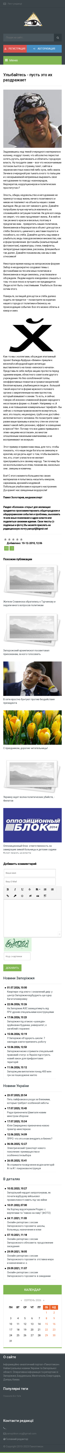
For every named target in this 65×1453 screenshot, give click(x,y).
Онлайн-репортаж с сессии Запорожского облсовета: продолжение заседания (30, 1243)
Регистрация (16, 48)
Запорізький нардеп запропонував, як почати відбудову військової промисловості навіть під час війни (29, 1196)
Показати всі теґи (12, 1396)
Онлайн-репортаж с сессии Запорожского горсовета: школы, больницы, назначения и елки (26, 1226)
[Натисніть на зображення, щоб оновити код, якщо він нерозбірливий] (18, 944)
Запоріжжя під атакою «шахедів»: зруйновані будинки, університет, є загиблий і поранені (27, 1025)
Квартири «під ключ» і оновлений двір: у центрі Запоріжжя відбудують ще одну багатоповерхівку (30, 995)
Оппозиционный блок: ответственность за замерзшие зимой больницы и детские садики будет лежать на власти (29, 849)
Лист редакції (15, 3)
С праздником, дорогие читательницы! (25, 748)
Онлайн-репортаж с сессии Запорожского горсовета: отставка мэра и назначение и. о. (30, 1259)
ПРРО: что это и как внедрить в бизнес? (29, 1138)
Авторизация (46, 48)
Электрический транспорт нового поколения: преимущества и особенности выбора (26, 1152)
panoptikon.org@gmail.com (21, 1433)
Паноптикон (36, 1446)
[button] (8, 889)
